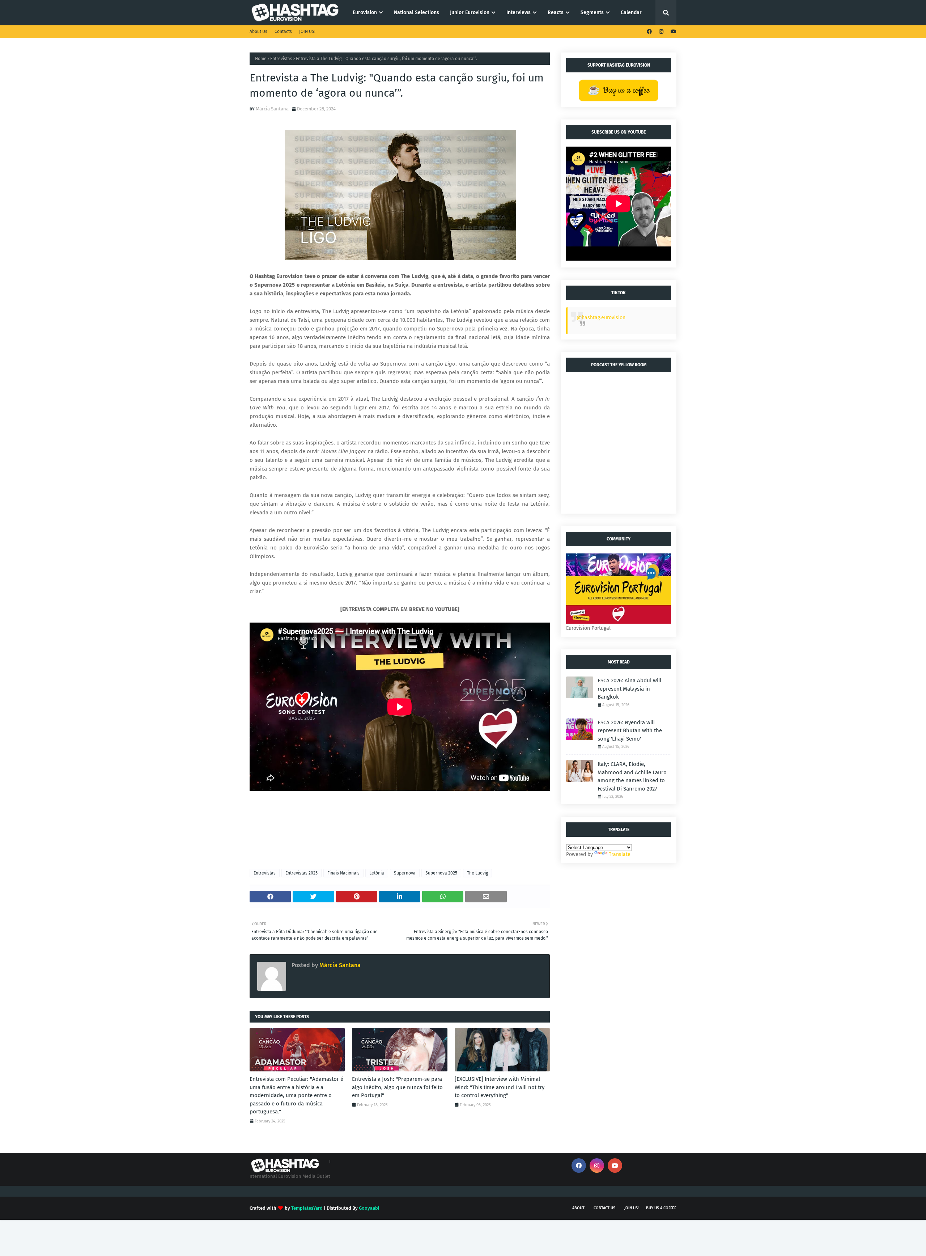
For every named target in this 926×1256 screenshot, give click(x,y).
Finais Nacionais (343, 873)
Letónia (376, 873)
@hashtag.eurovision (601, 318)
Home (261, 58)
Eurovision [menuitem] (365, 12)
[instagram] (661, 31)
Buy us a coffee (661, 1208)
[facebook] (649, 31)
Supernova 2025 (441, 873)
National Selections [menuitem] (416, 12)
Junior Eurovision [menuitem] (469, 12)
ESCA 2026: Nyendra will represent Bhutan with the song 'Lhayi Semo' (630, 730)
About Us (258, 31)
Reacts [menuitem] (556, 12)
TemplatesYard (307, 1208)
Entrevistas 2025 (301, 873)
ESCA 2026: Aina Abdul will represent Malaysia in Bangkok (629, 688)
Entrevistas (281, 58)
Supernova (405, 873)
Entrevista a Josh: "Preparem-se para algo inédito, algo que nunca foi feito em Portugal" (397, 1087)
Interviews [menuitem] (518, 12)
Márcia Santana (272, 108)
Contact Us (604, 1208)
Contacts (283, 31)
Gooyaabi (369, 1208)
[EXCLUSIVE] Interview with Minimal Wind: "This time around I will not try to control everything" (499, 1087)
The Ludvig (477, 873)
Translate (619, 854)
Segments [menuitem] (592, 12)
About (578, 1208)
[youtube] (672, 31)
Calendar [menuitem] (631, 12)
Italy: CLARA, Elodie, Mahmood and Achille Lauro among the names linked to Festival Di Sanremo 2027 (632, 776)
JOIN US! (307, 31)
